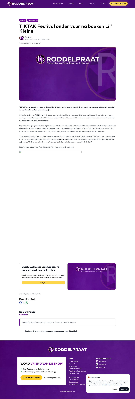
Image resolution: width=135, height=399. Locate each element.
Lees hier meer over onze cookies (112, 385)
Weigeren (114, 389)
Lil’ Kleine (57, 107)
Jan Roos (28, 37)
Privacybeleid (73, 380)
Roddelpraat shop (75, 369)
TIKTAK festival (36, 43)
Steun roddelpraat (31, 378)
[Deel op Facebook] (20, 302)
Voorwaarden (74, 377)
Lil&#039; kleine (24, 43)
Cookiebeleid (73, 382)
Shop (81, 3)
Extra (103, 3)
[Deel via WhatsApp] (27, 302)
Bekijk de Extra (74, 373)
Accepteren (124, 389)
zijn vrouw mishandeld (61, 139)
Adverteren (73, 366)
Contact (92, 3)
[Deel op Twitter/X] (23, 302)
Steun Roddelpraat (118, 3)
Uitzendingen (58, 3)
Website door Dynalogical (78, 384)
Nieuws (71, 3)
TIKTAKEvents (40, 115)
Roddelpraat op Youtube (77, 371)
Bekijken (43, 283)
